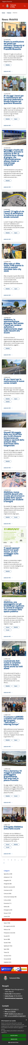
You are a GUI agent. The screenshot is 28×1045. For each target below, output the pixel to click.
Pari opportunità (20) (9, 926)
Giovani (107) (7, 913)
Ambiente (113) (8, 877)
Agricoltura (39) (8, 874)
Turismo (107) (7, 956)
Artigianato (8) (7, 884)
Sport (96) (6, 949)
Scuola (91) (7, 936)
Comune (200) (7, 893)
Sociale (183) (7, 942)
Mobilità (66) (7, 920)
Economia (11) (7, 903)
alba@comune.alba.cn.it (16, 1014)
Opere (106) (7, 923)
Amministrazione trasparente (14, 998)
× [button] (26, 1020)
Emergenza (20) (8, 910)
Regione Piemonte (7, 1)
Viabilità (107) (7, 962)
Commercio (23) (8, 890)
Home (3, 13)
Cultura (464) (7, 900)
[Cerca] (25, 6)
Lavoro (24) (7, 916)
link (6, 1032)
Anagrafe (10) (7, 880)
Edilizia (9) (6, 907)
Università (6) (7, 959)
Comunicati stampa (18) (10, 897)
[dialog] (14, 1031)
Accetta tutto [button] (13, 1035)
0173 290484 (12, 1011)
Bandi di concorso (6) (9, 887)
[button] (14, 1042)
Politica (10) (7, 929)
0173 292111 (15, 1009)
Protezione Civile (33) (9, 933)
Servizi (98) (7, 939)
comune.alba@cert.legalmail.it (17, 1016)
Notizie (9, 13)
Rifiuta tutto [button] (14, 1039)
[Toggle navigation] (3, 6)
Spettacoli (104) (8, 946)
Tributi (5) (6, 952)
